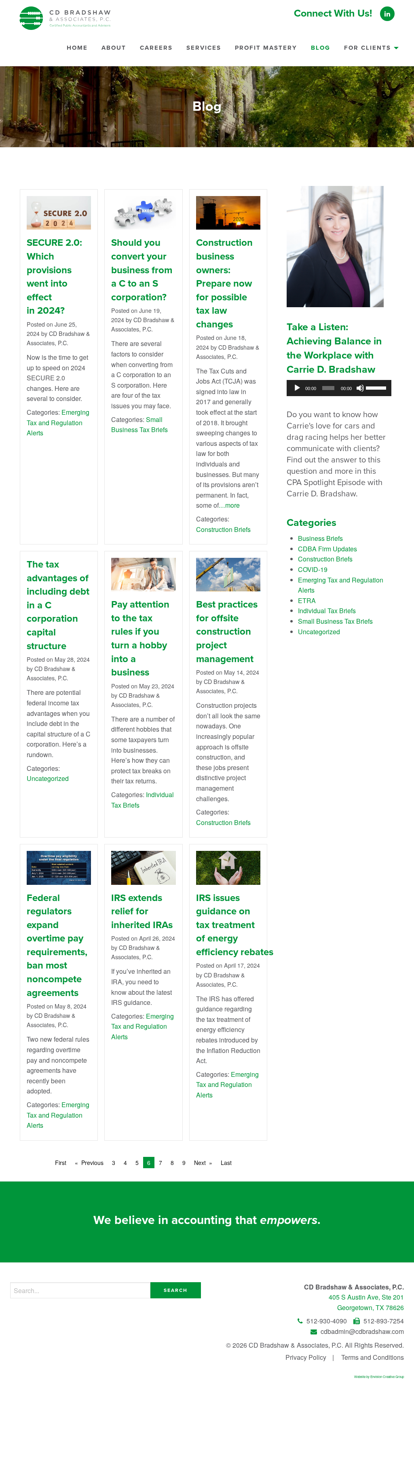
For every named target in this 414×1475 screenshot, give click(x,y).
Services (203, 47)
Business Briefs (320, 538)
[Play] (297, 388)
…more (229, 505)
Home (77, 47)
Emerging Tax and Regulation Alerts (58, 422)
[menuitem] (77, 51)
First (60, 1162)
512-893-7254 (383, 1320)
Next (200, 1162)
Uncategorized (48, 778)
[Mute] (360, 388)
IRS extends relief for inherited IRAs (142, 911)
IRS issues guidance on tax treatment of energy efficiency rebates (234, 925)
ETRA (307, 600)
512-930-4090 (327, 1320)
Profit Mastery (266, 47)
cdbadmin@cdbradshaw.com (361, 1331)
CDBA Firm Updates (327, 548)
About (113, 47)
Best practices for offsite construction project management (227, 632)
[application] (339, 388)
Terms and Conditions (372, 1357)
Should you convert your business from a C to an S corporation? (141, 270)
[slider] (376, 387)
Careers (156, 47)
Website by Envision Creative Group (379, 1376)
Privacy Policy (305, 1357)
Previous (92, 1162)
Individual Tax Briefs (327, 610)
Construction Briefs (223, 529)
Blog (320, 47)
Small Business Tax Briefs (335, 621)
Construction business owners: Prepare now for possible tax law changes (224, 283)
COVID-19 (312, 569)
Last (226, 1162)
